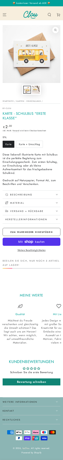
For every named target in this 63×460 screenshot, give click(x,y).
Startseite (8, 101)
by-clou (7, 108)
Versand (15, 130)
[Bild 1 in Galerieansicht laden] (27, 90)
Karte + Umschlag (29, 145)
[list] (31, 324)
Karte (9, 145)
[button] (49, 15)
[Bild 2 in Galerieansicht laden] (36, 90)
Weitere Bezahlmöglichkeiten (32, 250)
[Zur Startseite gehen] (30, 15)
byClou (26, 448)
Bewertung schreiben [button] (31, 382)
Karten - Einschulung (28, 101)
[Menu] (4, 15)
